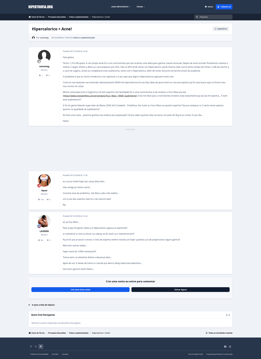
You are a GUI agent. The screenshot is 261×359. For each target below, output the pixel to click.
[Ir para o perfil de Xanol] (44, 180)
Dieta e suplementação (84, 37)
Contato (55, 354)
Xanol (44, 190)
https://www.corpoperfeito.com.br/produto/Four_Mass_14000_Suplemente (99, 95)
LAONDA (44, 231)
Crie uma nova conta (80, 289)
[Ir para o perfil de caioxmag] (33, 37)
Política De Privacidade (39, 354)
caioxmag (44, 37)
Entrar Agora (181, 289)
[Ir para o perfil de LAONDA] (44, 221)
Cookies (65, 354)
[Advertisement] (130, 150)
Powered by (219, 354)
